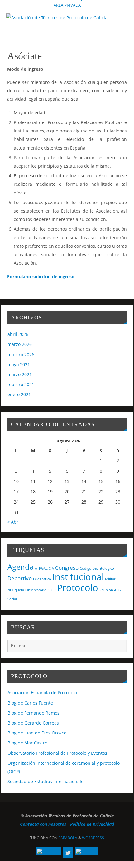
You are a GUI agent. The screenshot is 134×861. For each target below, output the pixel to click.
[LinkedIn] (48, 851)
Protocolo (77, 587)
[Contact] (86, 851)
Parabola (67, 837)
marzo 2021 (19, 374)
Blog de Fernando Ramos (33, 713)
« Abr (12, 522)
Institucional (78, 577)
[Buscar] (119, 647)
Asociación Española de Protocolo (42, 693)
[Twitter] (68, 852)
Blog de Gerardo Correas (33, 723)
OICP (52, 590)
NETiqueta (15, 590)
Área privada (67, 5)
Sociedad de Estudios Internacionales (46, 781)
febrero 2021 (20, 384)
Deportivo (19, 578)
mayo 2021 (18, 364)
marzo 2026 (19, 344)
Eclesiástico (42, 579)
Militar (110, 579)
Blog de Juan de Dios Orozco (36, 733)
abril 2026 (17, 334)
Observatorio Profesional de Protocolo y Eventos (57, 753)
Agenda (20, 567)
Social (12, 599)
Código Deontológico (97, 568)
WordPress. (93, 837)
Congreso (67, 567)
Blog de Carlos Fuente (30, 703)
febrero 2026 (20, 354)
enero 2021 (19, 394)
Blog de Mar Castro (27, 743)
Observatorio (35, 590)
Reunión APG (110, 590)
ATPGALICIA (44, 568)
